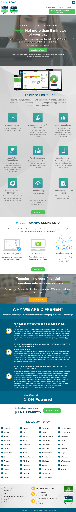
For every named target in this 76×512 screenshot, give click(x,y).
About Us (6, 499)
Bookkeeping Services (10, 488)
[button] (73, 2)
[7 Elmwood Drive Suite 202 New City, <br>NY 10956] (33, 501)
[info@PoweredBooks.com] (33, 488)
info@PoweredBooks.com (45, 488)
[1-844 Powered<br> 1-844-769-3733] (33, 494)
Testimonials (7, 490)
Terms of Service (42, 510)
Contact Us (7, 502)
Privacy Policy (52, 510)
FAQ (5, 493)
